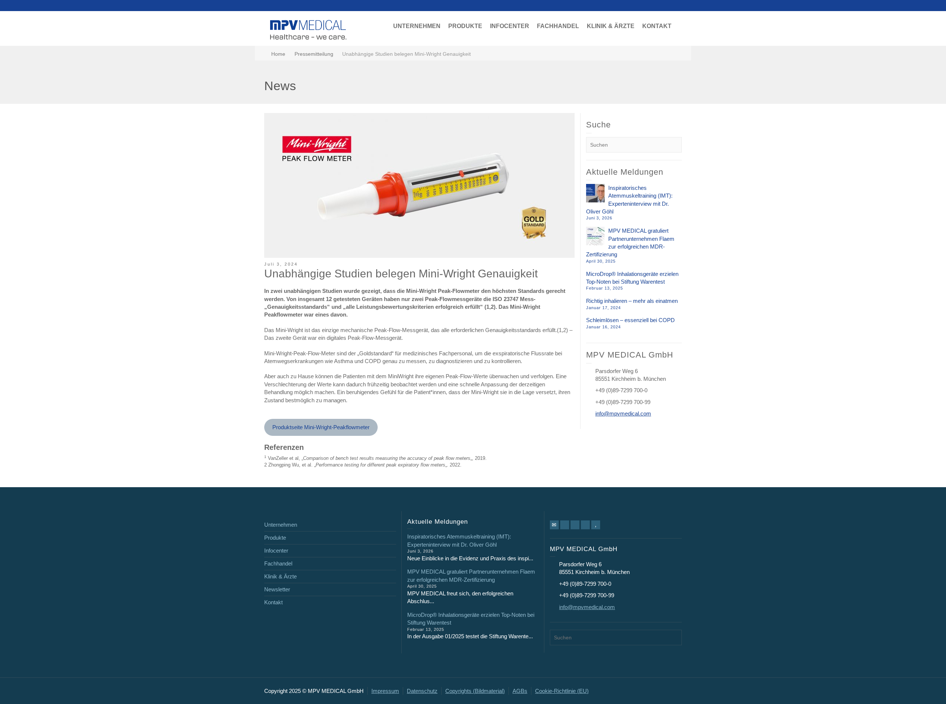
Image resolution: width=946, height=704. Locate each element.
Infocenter (276, 550)
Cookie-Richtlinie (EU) (562, 691)
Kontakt (273, 602)
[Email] (554, 524)
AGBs (520, 691)
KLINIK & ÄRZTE (610, 26)
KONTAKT (656, 26)
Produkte (275, 537)
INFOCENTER (509, 26)
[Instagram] (585, 524)
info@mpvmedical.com (623, 413)
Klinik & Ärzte (280, 576)
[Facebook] (564, 524)
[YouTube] (595, 524)
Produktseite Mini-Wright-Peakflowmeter (321, 427)
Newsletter (277, 589)
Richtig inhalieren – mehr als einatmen (632, 301)
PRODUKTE (465, 26)
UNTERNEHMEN (416, 26)
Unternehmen (280, 525)
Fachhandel (278, 563)
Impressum (385, 691)
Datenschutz (422, 691)
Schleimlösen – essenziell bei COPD (630, 320)
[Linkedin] (575, 524)
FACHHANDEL (558, 26)
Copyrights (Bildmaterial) (475, 691)
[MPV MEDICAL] (308, 29)
